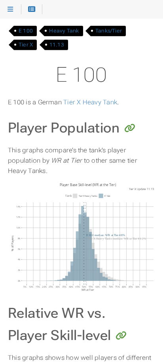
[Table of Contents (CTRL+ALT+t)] (31, 9)
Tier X (26, 45)
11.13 (56, 45)
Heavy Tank (64, 31)
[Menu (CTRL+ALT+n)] (10, 9)
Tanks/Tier (108, 31)
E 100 (26, 31)
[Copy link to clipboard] (129, 128)
